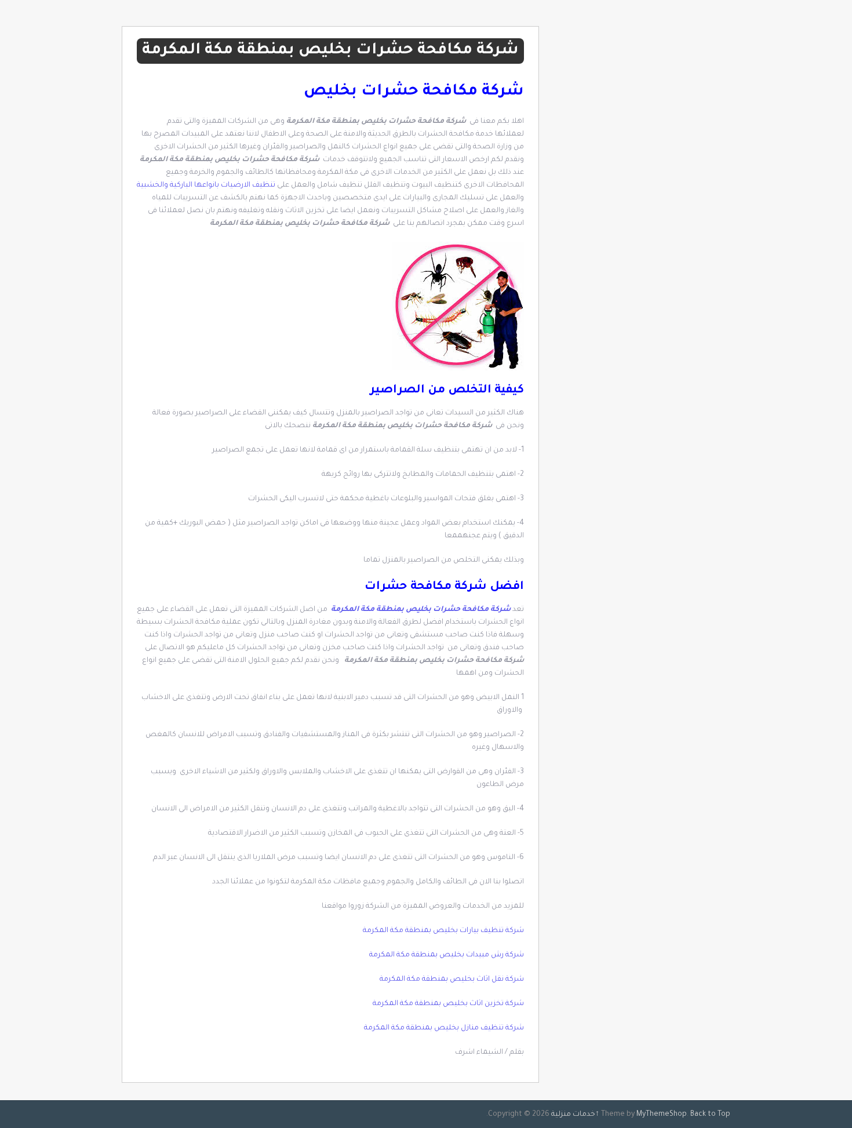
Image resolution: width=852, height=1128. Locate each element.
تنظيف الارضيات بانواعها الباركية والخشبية (206, 185)
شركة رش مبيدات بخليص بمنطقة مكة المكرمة (446, 955)
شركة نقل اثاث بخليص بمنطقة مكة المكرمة (452, 980)
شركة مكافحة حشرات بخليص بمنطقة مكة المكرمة (421, 610)
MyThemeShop (661, 1115)
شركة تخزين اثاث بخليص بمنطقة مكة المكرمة (448, 1004)
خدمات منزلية (573, 1115)
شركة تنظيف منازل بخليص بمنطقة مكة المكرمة (444, 1028)
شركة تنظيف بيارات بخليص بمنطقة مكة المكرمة (442, 931)
